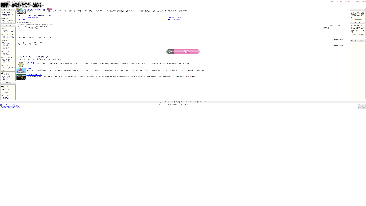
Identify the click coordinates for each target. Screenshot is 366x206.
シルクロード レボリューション (36, 9)
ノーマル (5, 42)
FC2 (6, 107)
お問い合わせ (183, 102)
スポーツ (5, 45)
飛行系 (5, 53)
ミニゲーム (6, 74)
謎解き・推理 (6, 61)
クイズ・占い (6, 70)
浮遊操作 (5, 48)
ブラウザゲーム (7, 22)
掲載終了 (199, 102)
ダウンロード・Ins (8, 20)
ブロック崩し (6, 76)
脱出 (4, 62)
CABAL (28, 68)
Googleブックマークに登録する (10, 106)
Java (4, 91)
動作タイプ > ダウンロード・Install (178, 17)
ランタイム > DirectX (174, 19)
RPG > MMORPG (22, 19)
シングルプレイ (7, 16)
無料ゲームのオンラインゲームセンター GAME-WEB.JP (182, 104)
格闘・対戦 (6, 44)
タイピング (6, 79)
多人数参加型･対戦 (8, 14)
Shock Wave (6, 89)
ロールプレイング (8, 31)
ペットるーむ (30, 62)
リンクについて (169, 102)
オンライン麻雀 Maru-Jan (34, 75)
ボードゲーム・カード (9, 67)
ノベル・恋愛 (6, 59)
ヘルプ (204, 102)
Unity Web (5, 92)
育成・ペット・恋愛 (8, 37)
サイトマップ (192, 102)
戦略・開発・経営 (8, 36)
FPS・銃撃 (6, 55)
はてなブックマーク (7, 104)
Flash (4, 88)
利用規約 (176, 102)
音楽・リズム (6, 78)
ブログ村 (2, 107)
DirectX (5, 97)
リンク (162, 102)
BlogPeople (10, 107)
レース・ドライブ (8, 47)
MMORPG (5, 30)
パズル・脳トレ (7, 68)
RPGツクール (6, 98)
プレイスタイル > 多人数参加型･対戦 (28, 17)
